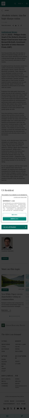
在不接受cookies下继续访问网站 (20, 197)
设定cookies (14, 214)
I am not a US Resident (9, 227)
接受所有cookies (14, 218)
